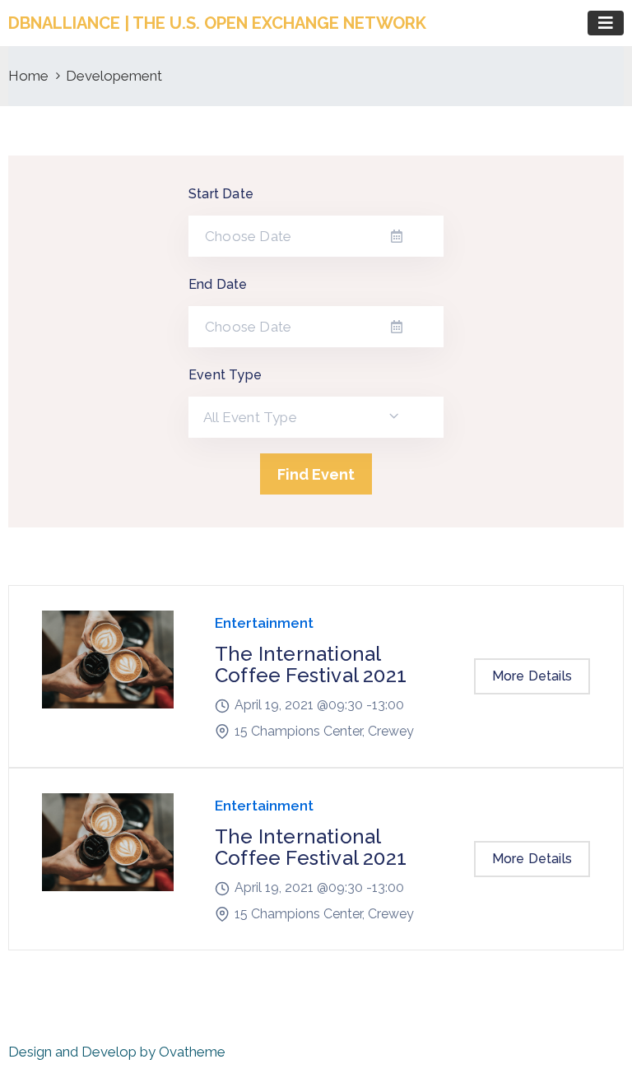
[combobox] (316, 417)
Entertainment (264, 623)
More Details (532, 676)
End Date (218, 284)
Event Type (225, 375)
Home (28, 75)
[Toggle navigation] (606, 23)
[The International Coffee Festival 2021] (108, 676)
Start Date (220, 194)
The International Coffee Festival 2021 (311, 664)
